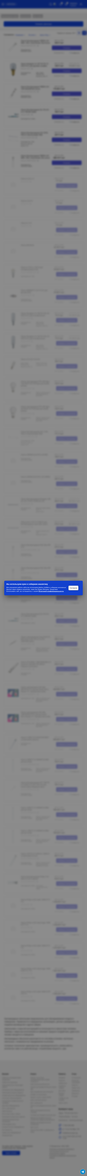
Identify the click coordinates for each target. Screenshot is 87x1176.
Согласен (73, 588)
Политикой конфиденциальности (51, 591)
